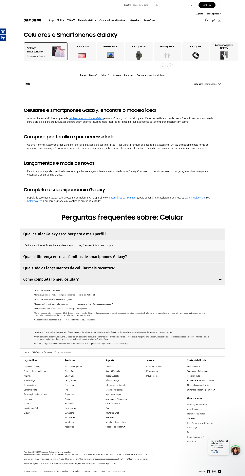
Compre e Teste (30, 390)
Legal (95, 471)
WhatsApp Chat (112, 413)
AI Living (27, 376)
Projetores (69, 394)
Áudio (67, 399)
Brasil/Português (30, 471)
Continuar (207, 5)
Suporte (108, 367)
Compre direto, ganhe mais (35, 371)
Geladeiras (69, 403)
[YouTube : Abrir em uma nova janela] (219, 471)
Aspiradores (70, 417)
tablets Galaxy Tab (195, 197)
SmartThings (29, 380)
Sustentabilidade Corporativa (200, 390)
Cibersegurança (119, 471)
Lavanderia (69, 413)
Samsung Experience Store (35, 394)
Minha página (152, 371)
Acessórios (69, 427)
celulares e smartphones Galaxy (86, 118)
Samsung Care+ (30, 385)
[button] (122, 234)
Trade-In (27, 403)
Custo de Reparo (112, 403)
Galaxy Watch (34, 201)
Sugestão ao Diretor (114, 427)
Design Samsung (194, 437)
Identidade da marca (196, 414)
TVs (66, 390)
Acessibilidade (193, 376)
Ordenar (205, 84)
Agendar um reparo (113, 394)
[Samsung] (32, 20)
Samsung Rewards (154, 367)
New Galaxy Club (31, 408)
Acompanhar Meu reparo (116, 399)
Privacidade (76, 471)
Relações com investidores (199, 423)
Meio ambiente (193, 367)
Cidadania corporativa (197, 385)
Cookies (87, 471)
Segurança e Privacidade (197, 371)
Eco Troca (28, 399)
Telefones (109, 417)
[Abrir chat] (235, 450)
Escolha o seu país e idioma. (136, 5)
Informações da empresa (197, 404)
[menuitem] (51, 20)
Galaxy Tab (69, 371)
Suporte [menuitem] (199, 14)
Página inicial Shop (32, 367)
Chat (107, 408)
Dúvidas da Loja (112, 380)
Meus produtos (152, 376)
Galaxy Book (70, 376)
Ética (189, 432)
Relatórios (191, 441)
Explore (27, 413)
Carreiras (191, 418)
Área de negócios (194, 409)
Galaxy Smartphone (73, 367)
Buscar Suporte (112, 376)
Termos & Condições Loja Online (56, 471)
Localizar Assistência (114, 390)
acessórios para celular (123, 197)
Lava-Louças (70, 408)
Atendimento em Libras (115, 422)
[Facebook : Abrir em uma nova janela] (208, 471)
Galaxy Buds (70, 385)
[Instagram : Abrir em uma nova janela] (214, 471)
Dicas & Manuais (112, 371)
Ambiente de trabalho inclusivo (200, 380)
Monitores (69, 422)
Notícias (191, 428)
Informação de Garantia (115, 385)
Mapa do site (105, 471)
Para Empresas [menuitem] (212, 14)
